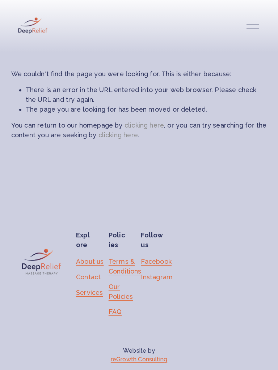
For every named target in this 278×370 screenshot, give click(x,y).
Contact (88, 277)
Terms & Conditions (125, 266)
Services (89, 292)
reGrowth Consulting (139, 359)
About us (90, 261)
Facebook (156, 261)
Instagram (157, 277)
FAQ (115, 311)
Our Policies (121, 291)
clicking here (144, 125)
